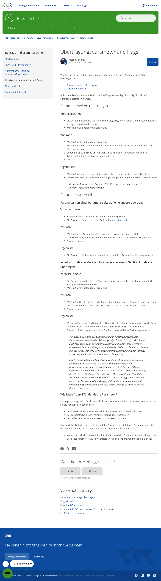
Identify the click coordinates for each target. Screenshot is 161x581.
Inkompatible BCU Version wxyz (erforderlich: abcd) (87, 509)
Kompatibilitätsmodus (16, 92)
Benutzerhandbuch (66, 37)
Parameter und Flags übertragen (77, 497)
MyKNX (65, 5)
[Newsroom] (154, 576)
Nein (94, 471)
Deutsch (12, 575)
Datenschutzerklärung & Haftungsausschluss (38, 575)
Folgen (152, 61)
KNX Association (12, 37)
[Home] (7, 5)
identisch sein (121, 220)
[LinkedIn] (74, 448)
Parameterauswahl (76, 88)
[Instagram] (149, 576)
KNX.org (81, 5)
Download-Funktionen (71, 505)
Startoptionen (12, 58)
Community (50, 5)
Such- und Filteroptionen (18, 64)
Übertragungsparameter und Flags (23, 80)
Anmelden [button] (151, 5)
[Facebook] (62, 448)
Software (28, 37)
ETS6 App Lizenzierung (72, 513)
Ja (72, 471)
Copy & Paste (67, 501)
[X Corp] (68, 448)
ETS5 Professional (45, 37)
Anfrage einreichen (29, 5)
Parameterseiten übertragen (82, 85)
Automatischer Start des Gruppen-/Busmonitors (18, 72)
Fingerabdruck (12, 86)
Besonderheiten (86, 37)
